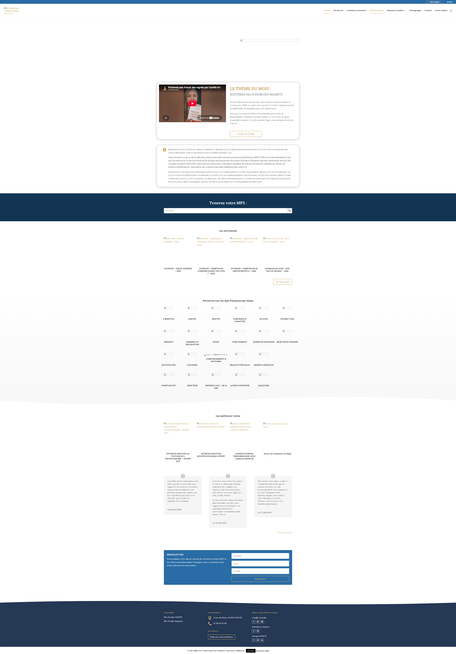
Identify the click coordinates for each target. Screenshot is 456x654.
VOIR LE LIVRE (245, 133)
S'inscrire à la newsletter (221, 637)
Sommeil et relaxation (192, 343)
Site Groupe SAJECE (173, 617)
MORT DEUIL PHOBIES (287, 342)
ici (230, 153)
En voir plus (283, 281)
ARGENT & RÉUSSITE (264, 365)
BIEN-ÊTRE (192, 385)
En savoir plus (262, 650)
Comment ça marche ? (357, 11)
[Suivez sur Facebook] (253, 621)
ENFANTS (168, 342)
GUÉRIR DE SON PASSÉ (263, 342)
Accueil (327, 11)
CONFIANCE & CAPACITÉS (239, 320)
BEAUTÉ (216, 319)
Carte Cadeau (441, 11)
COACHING (192, 365)
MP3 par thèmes (377, 11)
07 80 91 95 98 (220, 623)
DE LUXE (263, 319)
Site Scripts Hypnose (173, 621)
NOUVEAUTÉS (169, 365)
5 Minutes (168, 319)
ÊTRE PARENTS (240, 342)
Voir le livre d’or (285, 532)
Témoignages (415, 11)
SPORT (216, 342)
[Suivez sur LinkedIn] (262, 640)
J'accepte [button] (250, 651)
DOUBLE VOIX (287, 319)
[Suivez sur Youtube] (262, 621)
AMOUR (192, 319)
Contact (428, 11)
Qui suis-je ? (338, 11)
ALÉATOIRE (263, 385)
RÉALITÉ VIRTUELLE (240, 365)
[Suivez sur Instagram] (258, 621)
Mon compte (434, 2)
